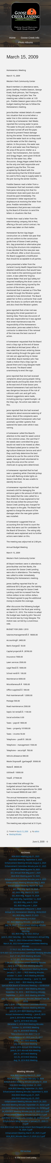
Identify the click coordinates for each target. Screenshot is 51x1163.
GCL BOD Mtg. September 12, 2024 (25, 899)
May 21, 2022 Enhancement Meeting (26, 940)
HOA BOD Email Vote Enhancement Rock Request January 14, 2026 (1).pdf (25, 1128)
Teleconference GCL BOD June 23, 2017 (25, 1037)
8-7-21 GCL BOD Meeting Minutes (25, 959)
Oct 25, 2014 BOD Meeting (25, 1057)
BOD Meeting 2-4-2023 (25, 918)
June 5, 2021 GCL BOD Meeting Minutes (25, 966)
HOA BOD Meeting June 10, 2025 (25, 876)
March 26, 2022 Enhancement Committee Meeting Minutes (26, 944)
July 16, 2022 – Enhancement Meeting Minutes (25, 925)
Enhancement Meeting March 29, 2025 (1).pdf (25, 1133)
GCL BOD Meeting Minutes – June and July (25, 922)
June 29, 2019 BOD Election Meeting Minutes (25, 1007)
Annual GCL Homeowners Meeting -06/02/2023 (25, 912)
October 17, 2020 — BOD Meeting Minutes (25, 975)
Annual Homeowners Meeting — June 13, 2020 (25, 979)
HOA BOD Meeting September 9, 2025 (25, 859)
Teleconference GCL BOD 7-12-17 (25, 1034)
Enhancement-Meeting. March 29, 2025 (25, 886)
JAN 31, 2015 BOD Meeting (25, 1053)
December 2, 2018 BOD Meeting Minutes (25, 1024)
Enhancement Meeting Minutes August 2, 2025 (25, 863)
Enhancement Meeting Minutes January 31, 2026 (25, 1082)
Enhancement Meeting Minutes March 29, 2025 (25, 1101)
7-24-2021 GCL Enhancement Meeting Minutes (25, 962)
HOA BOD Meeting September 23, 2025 (25, 1088)
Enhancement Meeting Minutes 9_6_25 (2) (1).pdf (25, 1114)
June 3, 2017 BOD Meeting (25, 1040)
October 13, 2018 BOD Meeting (25, 1027)
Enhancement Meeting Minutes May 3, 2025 (25, 882)
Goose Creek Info (30, 37)
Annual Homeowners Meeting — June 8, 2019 (25, 1014)
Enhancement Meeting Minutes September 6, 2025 (25, 1091)
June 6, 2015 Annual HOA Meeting (25, 1050)
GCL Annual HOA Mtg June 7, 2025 (26, 872)
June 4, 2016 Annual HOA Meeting (25, 1047)
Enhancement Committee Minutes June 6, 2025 (25, 879)
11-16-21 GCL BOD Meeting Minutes (25, 949)
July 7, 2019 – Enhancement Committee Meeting (26, 1004)
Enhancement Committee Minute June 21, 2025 (25, 866)
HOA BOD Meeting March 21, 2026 (25, 1075)
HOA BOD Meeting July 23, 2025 (25, 1098)
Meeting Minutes (15, 834)
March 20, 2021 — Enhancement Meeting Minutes (26, 969)
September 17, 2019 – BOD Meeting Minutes (25, 995)
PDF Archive (25, 1151)
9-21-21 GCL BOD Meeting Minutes (25, 956)
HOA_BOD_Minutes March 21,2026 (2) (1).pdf (25, 1136)
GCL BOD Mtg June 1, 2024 (25, 905)
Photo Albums (25, 42)
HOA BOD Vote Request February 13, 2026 (25, 1078)
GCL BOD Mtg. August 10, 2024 (25, 895)
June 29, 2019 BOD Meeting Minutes (25, 1011)
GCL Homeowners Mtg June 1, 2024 (25, 908)
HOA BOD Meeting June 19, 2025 (25, 869)
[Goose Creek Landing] (25, 17)
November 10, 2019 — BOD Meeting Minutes (25, 992)
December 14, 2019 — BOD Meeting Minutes (25, 988)
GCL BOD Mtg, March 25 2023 (25, 915)
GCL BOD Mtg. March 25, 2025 (25, 892)
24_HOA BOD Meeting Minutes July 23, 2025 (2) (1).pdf (25, 1111)
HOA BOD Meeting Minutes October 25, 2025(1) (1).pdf (25, 1118)
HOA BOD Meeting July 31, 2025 (25, 856)
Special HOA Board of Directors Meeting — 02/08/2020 (25, 985)
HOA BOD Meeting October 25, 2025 (25, 1085)
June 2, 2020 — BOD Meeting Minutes (25, 982)
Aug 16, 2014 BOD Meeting (25, 1060)
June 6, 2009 (38, 841)
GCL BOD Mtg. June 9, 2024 (25, 902)
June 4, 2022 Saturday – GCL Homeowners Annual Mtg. (25, 937)
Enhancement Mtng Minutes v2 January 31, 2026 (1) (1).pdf (25, 1122)
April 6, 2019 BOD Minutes (25, 1021)
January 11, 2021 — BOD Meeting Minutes (25, 972)
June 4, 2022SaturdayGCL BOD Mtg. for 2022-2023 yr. (25, 931)
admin (37, 831)
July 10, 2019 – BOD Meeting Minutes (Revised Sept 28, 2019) (25, 999)
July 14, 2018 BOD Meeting (25, 1030)
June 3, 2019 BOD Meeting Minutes (25, 1017)
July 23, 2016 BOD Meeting (25, 1044)
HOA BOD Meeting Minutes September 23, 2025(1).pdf (25, 1104)
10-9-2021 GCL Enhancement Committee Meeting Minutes (25, 952)
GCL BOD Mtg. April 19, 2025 (25, 889)
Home (12, 37)
